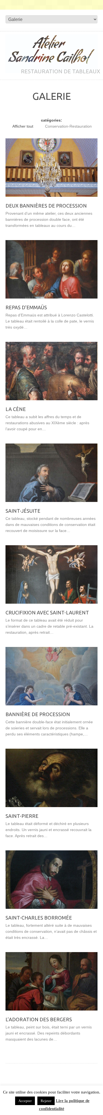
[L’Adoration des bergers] (51, 981)
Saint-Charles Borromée (38, 917)
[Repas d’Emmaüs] (51, 269)
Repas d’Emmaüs (26, 307)
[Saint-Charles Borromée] (51, 879)
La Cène (15, 409)
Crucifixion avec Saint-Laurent (47, 612)
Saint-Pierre (21, 816)
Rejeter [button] (46, 1101)
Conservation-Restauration (68, 126)
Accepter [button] (25, 1101)
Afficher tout (22, 126)
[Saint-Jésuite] (51, 473)
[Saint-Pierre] (51, 778)
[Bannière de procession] (51, 676)
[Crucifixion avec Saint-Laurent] (51, 574)
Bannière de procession (37, 714)
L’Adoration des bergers (38, 1019)
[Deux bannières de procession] (51, 167)
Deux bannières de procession (46, 205)
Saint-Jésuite (22, 511)
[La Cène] (51, 371)
